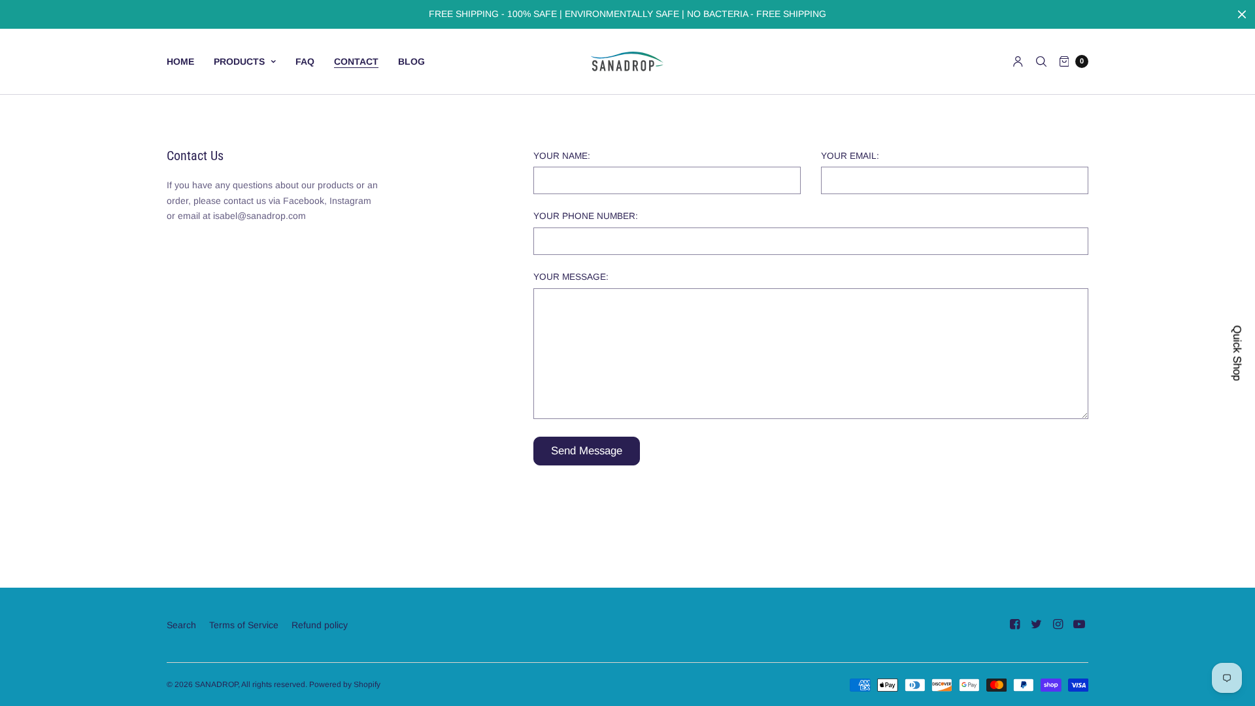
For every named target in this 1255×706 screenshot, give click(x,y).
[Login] (1018, 61)
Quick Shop (1237, 353)
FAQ (304, 61)
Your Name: (561, 156)
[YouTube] (1079, 624)
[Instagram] (1057, 624)
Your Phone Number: (585, 216)
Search (181, 625)
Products (239, 61)
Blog (411, 61)
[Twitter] (1036, 624)
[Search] (1041, 61)
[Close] (1242, 14)
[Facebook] (1014, 624)
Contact (356, 61)
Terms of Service (243, 625)
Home (180, 61)
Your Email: (850, 156)
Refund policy (320, 625)
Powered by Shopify (344, 684)
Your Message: (571, 277)
